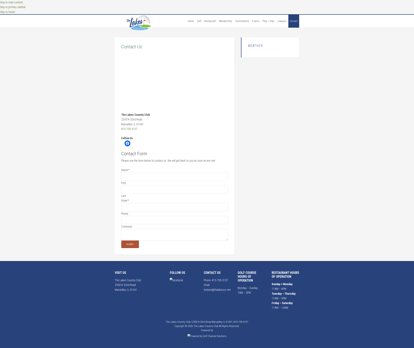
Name (125, 170)
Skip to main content (11, 2)
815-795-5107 (129, 129)
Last (123, 196)
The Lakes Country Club (139, 28)
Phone (124, 213)
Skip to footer (7, 12)
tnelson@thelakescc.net (217, 289)
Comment (126, 226)
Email (125, 200)
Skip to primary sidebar (13, 7)
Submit (130, 244)
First (123, 183)
